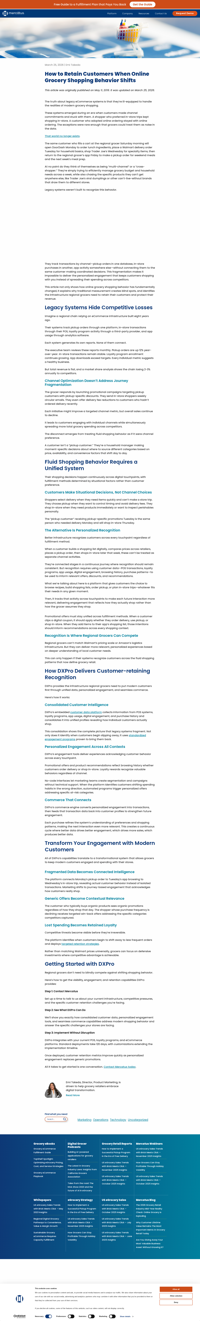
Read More (73, 1095)
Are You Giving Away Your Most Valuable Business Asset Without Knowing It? (149, 1243)
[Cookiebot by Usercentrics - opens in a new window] (19, 1316)
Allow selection (176, 1296)
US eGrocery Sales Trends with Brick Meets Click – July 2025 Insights (116, 1222)
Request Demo (185, 13)
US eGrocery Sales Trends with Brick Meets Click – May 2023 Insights (48, 1209)
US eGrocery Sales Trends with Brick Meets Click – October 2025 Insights (115, 1180)
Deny (176, 1302)
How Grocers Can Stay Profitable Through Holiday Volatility (150, 1166)
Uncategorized (138, 1120)
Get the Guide (142, 4)
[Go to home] (14, 13)
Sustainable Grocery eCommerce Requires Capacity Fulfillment (45, 1236)
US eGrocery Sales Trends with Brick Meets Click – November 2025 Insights (115, 1166)
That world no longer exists (62, 136)
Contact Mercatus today (120, 1067)
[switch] (71, 1316)
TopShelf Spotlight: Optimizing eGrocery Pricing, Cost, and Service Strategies (48, 1162)
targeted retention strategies (80, 944)
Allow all (176, 1289)
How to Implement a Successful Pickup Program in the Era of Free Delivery (116, 1152)
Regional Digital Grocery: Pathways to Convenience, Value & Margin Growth (47, 1222)
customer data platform (86, 712)
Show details (125, 1316)
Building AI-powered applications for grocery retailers (80, 1156)
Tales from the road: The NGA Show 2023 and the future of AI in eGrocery (80, 1187)
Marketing (84, 1120)
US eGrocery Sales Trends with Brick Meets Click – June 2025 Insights (117, 1236)
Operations (100, 1120)
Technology (118, 1120)
